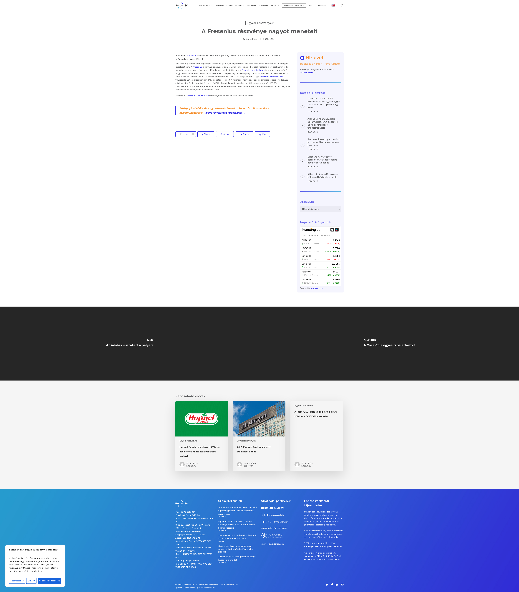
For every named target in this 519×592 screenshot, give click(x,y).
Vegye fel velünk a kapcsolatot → (225, 112)
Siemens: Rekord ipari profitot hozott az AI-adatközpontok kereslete (237, 537)
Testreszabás (17, 581)
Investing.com (317, 288)
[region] (35, 566)
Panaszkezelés (189, 588)
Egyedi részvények (260, 23)
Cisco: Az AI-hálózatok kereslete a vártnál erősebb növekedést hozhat (235, 547)
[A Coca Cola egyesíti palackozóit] (389, 344)
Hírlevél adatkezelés (227, 585)
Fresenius (191, 55)
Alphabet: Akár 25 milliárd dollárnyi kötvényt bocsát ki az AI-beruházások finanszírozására (236, 524)
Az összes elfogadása (49, 581)
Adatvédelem (214, 585)
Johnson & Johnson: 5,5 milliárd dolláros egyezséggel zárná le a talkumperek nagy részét (237, 510)
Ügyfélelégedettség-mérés (205, 588)
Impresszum (203, 585)
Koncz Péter (252, 39)
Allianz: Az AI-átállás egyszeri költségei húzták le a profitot (237, 558)
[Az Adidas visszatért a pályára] (130, 344)
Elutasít (31, 581)
